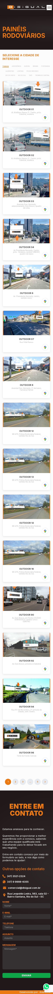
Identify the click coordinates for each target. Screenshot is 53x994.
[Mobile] (49, 7)
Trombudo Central (42, 75)
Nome (5, 902)
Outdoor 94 (26, 706)
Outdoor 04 (26, 247)
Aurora (27, 66)
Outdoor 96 (26, 752)
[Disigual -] (26, 7)
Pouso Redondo (32, 71)
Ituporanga (45, 66)
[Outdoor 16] (26, 564)
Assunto (7, 934)
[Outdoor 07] (26, 334)
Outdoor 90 (26, 614)
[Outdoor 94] (26, 702)
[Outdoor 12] (26, 426)
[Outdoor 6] (26, 288)
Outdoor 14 (26, 523)
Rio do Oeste (10, 75)
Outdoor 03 (26, 201)
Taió (30, 75)
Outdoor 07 (26, 339)
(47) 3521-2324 (16, 876)
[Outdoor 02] (26, 150)
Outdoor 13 (26, 477)
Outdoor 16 (26, 569)
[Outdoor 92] (26, 656)
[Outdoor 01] (26, 104)
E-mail (6, 912)
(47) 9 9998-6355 (18, 881)
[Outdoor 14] (26, 518)
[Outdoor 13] (26, 472)
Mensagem (9, 945)
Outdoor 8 (26, 385)
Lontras (20, 71)
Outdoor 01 (26, 109)
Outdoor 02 (26, 155)
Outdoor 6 (26, 293)
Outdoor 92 (26, 660)
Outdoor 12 (26, 431)
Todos (5, 66)
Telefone (8, 923)
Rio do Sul (22, 75)
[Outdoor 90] (26, 610)
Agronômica (16, 66)
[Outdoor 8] (26, 380)
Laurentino (10, 71)
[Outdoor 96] (26, 748)
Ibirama (35, 66)
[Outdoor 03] (26, 196)
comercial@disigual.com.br (24, 887)
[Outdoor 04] (26, 242)
